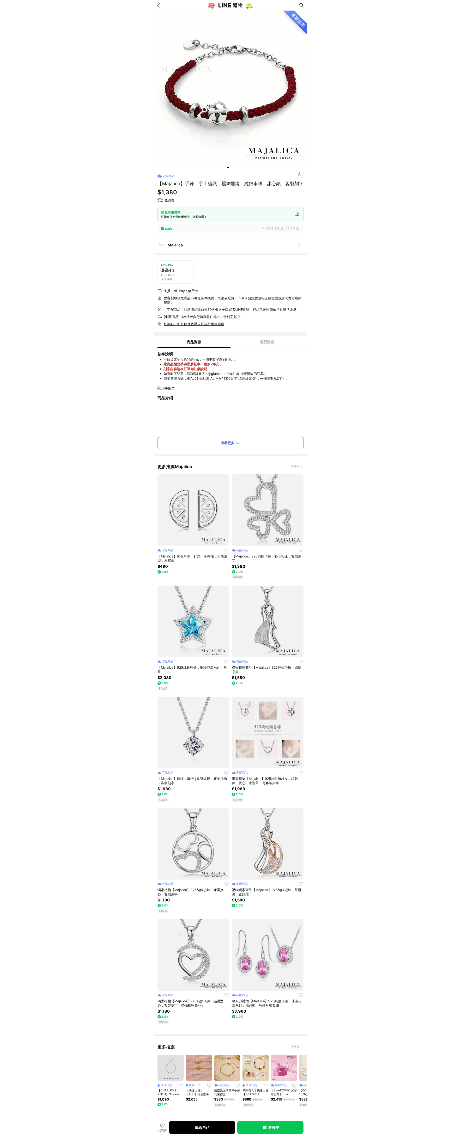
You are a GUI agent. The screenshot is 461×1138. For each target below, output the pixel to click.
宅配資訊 (267, 342)
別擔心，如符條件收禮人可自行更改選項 (194, 324)
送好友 (273, 1127)
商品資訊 (194, 342)
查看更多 (227, 443)
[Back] (159, 5)
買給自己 (202, 1127)
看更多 (295, 466)
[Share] (299, 174)
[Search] (301, 5)
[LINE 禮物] (230, 5)
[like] (226, 550)
